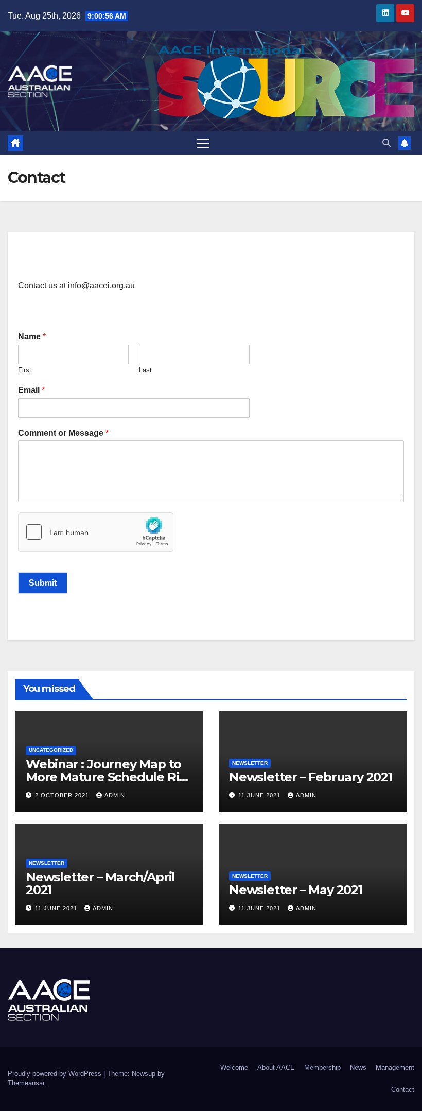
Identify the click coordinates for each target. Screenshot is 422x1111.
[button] (386, 143)
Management (395, 1067)
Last (145, 370)
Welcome (234, 1067)
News (358, 1067)
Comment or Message (63, 433)
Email (31, 390)
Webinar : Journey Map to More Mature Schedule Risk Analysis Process (109, 777)
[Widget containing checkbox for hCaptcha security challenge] (95, 532)
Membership (322, 1067)
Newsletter (250, 763)
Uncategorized (51, 750)
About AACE (276, 1067)
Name (32, 336)
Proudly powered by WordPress (55, 1074)
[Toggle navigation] (203, 143)
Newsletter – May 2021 (296, 889)
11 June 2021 (260, 795)
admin (114, 795)
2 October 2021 (63, 795)
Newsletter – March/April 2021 (100, 883)
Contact (402, 1089)
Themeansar (26, 1083)
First (24, 370)
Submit (43, 582)
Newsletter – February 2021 (311, 777)
